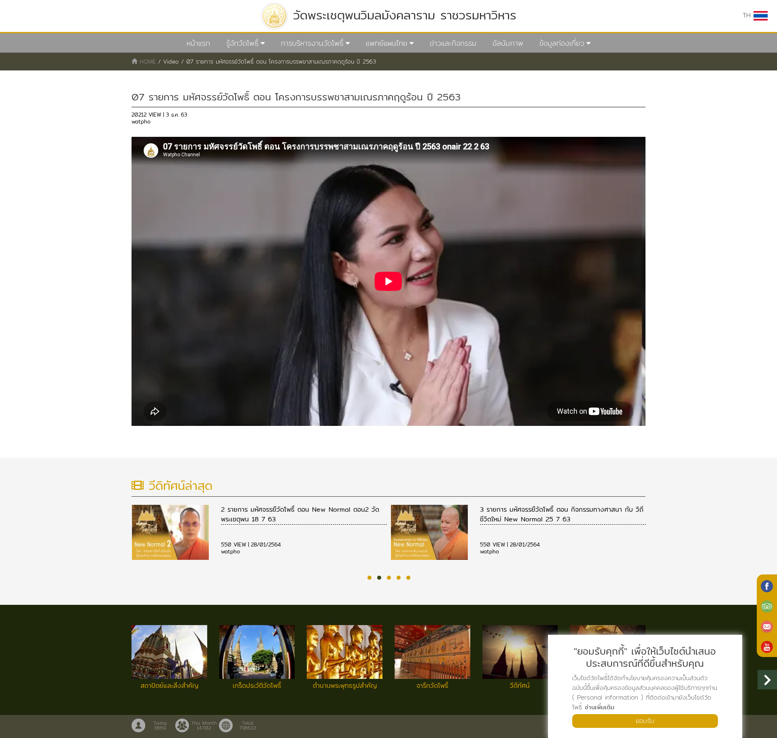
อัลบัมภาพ (508, 43)
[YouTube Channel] (767, 646)
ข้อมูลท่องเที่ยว (561, 43)
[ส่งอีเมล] (767, 626)
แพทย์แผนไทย (387, 43)
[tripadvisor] (767, 606)
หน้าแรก (198, 43)
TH (748, 15)
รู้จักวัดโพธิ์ (242, 43)
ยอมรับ (645, 721)
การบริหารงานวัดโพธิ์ (312, 43)
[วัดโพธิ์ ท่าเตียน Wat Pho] (767, 585)
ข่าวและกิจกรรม (453, 43)
